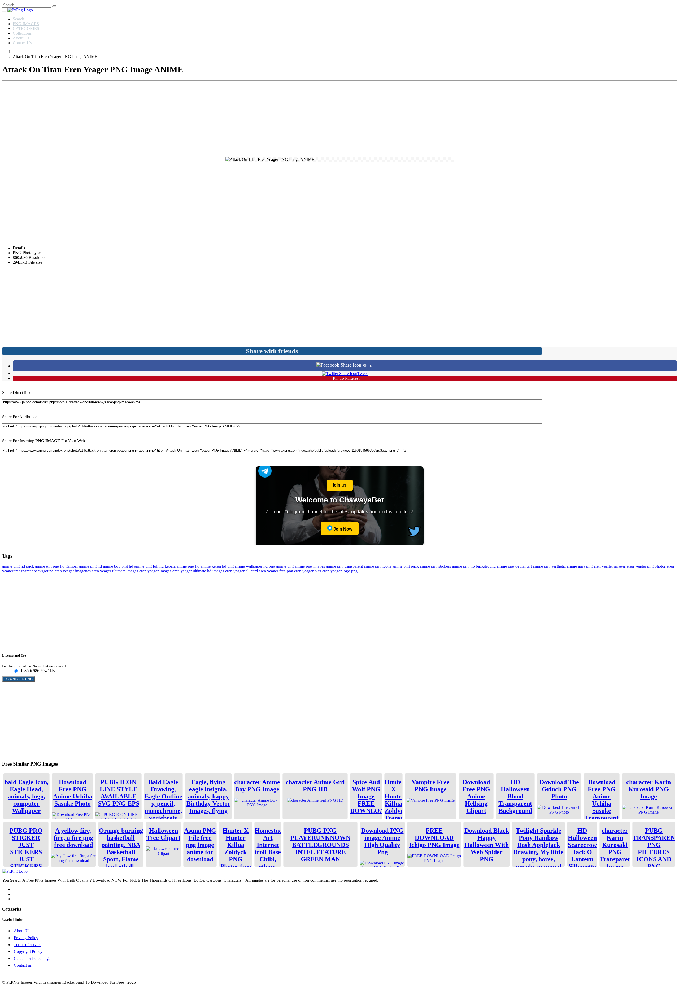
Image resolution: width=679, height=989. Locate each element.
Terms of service (27, 944)
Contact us (23, 965)
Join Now (342, 529)
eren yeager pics (308, 571)
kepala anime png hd (183, 566)
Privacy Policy (26, 937)
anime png (285, 566)
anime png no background (474, 566)
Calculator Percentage (32, 958)
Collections (22, 33)
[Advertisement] (339, 120)
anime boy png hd (118, 566)
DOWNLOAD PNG (18, 679)
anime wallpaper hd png (255, 566)
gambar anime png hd (84, 566)
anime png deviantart (515, 566)
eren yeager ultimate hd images (198, 571)
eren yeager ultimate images (115, 571)
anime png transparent (345, 566)
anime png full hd (149, 566)
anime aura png (580, 566)
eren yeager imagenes (73, 571)
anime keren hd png (218, 566)
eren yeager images (610, 566)
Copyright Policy (28, 951)
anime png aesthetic (550, 566)
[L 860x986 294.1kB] (15, 671)
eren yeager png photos (647, 566)
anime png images (310, 566)
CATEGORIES (26, 28)
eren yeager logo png (340, 571)
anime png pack (406, 566)
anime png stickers (436, 566)
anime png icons (378, 566)
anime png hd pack (18, 566)
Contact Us (22, 43)
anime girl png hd (50, 566)
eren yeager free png (276, 571)
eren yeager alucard (242, 571)
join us (339, 485)
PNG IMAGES (26, 23)
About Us (21, 38)
